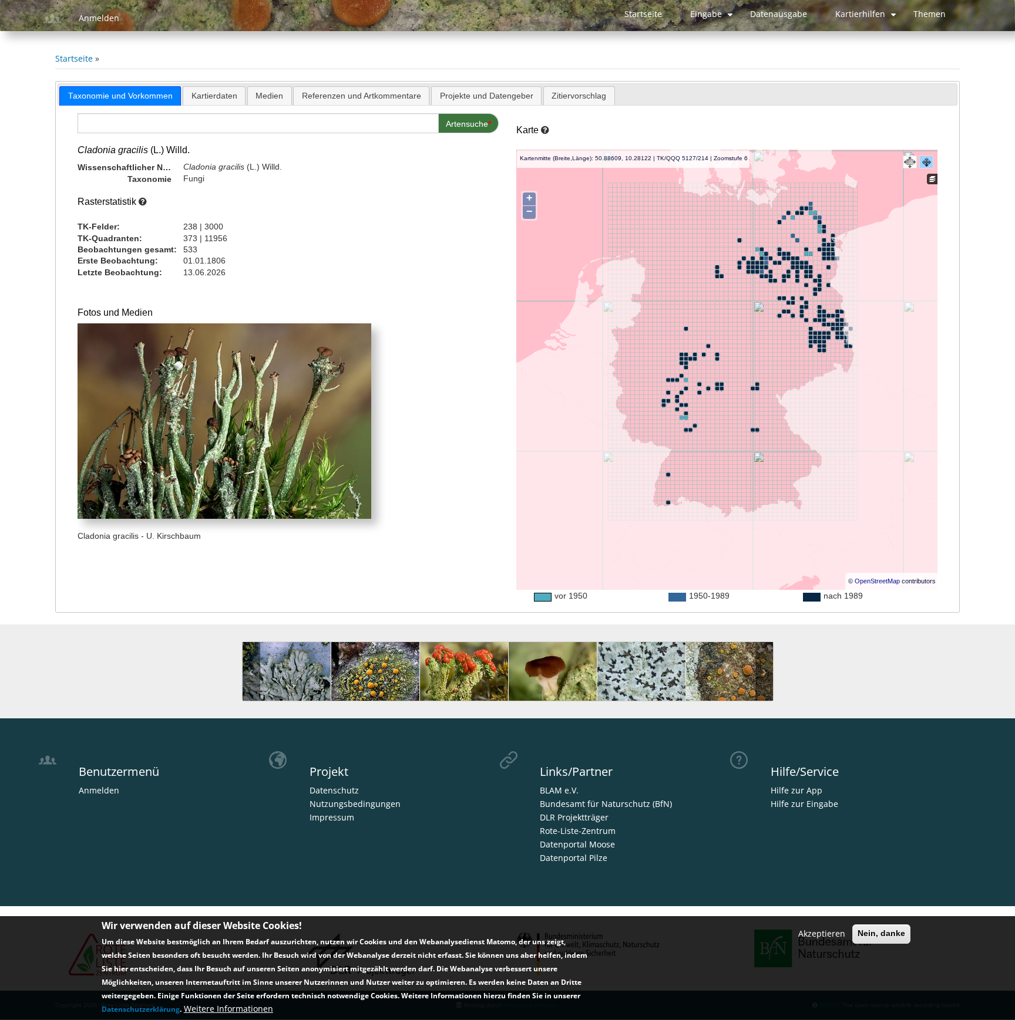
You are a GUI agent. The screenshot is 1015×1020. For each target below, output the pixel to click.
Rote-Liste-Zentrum (578, 831)
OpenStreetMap (877, 581)
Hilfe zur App (796, 790)
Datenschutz (334, 790)
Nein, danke (881, 932)
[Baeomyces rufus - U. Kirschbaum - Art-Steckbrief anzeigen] (553, 679)
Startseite (643, 14)
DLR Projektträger (574, 817)
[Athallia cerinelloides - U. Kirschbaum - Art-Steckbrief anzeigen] (730, 679)
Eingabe (713, 19)
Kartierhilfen (867, 19)
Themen (929, 14)
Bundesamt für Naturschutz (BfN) (606, 804)
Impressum (332, 817)
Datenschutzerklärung (141, 1009)
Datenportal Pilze (573, 858)
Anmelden (99, 18)
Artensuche (467, 124)
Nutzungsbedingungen (355, 804)
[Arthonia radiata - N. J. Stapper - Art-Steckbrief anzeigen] (641, 679)
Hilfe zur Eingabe (804, 804)
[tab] (120, 96)
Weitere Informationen (228, 1009)
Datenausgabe (778, 14)
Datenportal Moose (577, 844)
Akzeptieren (821, 933)
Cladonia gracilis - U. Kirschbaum (139, 536)
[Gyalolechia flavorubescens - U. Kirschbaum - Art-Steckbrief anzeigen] (375, 679)
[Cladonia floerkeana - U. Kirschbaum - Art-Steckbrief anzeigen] (464, 679)
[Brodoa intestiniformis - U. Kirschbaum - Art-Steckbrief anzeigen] (287, 679)
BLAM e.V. (559, 790)
